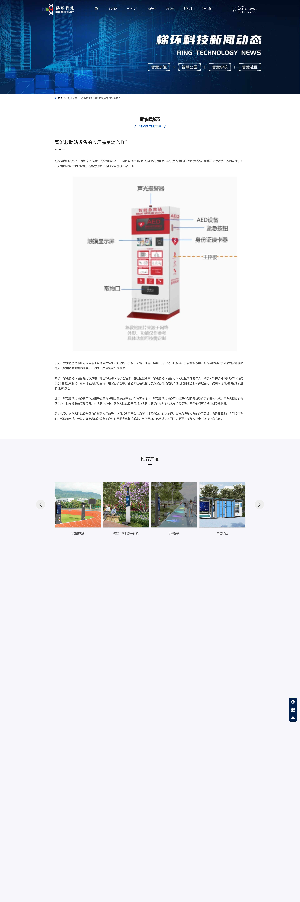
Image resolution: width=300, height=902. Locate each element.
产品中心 (131, 8)
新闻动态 (188, 8)
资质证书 (152, 8)
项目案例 (170, 8)
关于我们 (206, 8)
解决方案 (113, 8)
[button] (40, 504)
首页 (97, 8)
